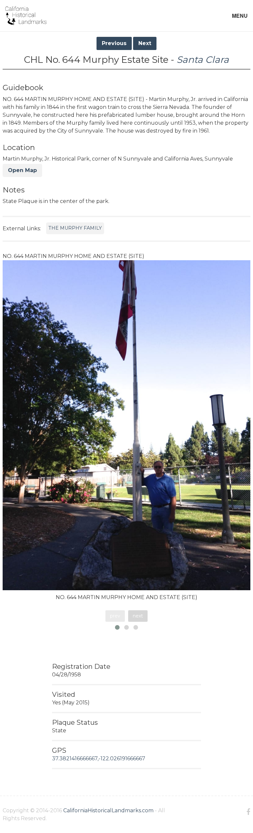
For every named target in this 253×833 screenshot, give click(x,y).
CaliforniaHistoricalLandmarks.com (108, 810)
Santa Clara (203, 59)
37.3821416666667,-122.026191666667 (98, 758)
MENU (240, 15)
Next (144, 43)
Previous (114, 43)
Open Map (22, 170)
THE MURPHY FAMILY (75, 228)
